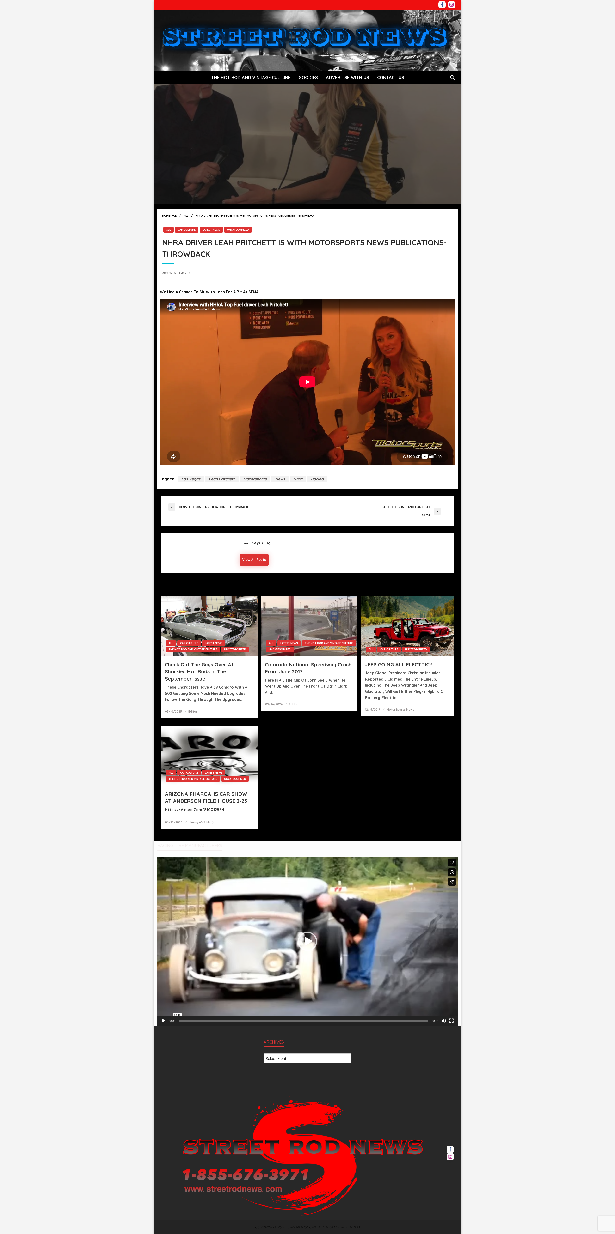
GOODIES (308, 77)
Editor (192, 711)
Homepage (169, 215)
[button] (307, 941)
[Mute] (443, 1020)
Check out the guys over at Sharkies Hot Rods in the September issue (199, 671)
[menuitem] (251, 77)
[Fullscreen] (451, 1020)
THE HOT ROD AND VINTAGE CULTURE (250, 77)
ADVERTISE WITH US (347, 77)
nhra (297, 479)
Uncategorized (238, 229)
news (280, 479)
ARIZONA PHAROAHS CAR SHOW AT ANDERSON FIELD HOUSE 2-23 (206, 797)
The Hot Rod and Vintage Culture (193, 649)
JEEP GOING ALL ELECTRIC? (398, 664)
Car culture (187, 229)
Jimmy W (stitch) (176, 272)
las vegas (190, 479)
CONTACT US (390, 77)
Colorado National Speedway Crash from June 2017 (308, 668)
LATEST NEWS (211, 229)
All (186, 215)
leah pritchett (222, 479)
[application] (307, 941)
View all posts (254, 559)
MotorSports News (400, 709)
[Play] (163, 1020)
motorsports (255, 479)
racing (317, 479)
